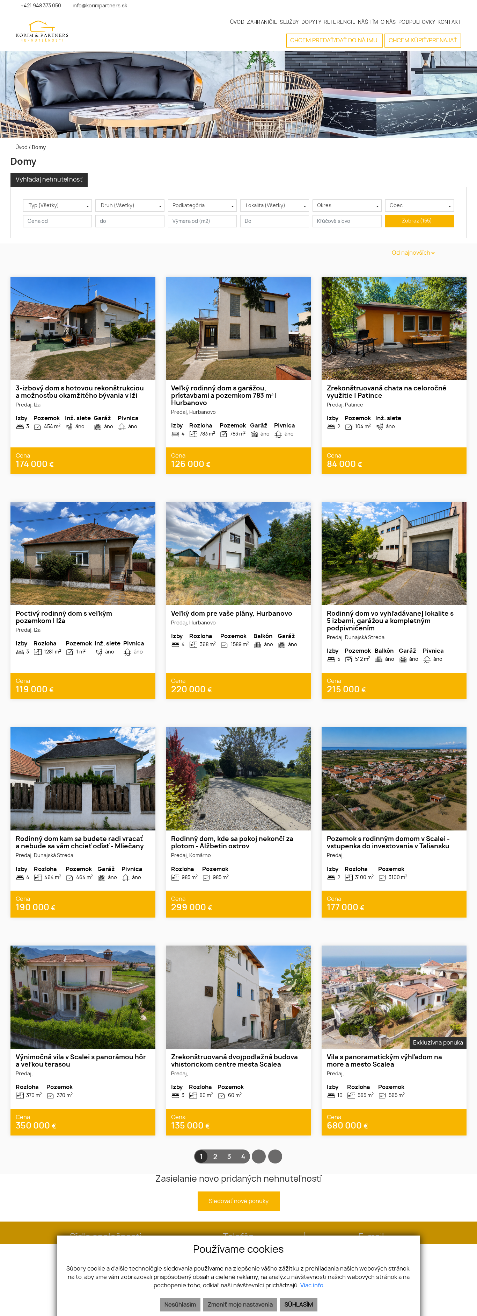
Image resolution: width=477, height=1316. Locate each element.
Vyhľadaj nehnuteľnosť (49, 180)
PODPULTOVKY (416, 22)
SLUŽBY (289, 22)
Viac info (311, 1285)
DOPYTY (311, 22)
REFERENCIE (339, 22)
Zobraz (417, 221)
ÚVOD (237, 22)
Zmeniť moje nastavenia (240, 1305)
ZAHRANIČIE (262, 22)
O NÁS (388, 22)
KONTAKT (449, 22)
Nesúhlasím (180, 1305)
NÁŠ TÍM (368, 22)
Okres (324, 205)
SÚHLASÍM (299, 1305)
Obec (396, 205)
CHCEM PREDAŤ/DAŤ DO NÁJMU (334, 40)
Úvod (21, 147)
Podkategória (189, 205)
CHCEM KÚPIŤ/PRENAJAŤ (423, 40)
